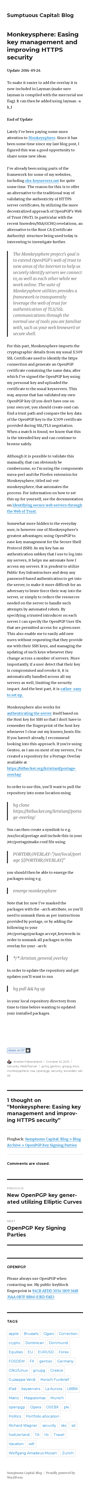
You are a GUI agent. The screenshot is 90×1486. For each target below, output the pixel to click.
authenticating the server (29, 713)
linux (76, 1066)
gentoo (55, 1066)
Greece (56, 1370)
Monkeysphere (41, 138)
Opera (35, 1407)
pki (66, 1407)
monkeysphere (18, 1071)
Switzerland (19, 1435)
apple (14, 1334)
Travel (59, 1435)
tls (46, 1435)
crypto (14, 1343)
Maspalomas (34, 1398)
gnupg (66, 1066)
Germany (65, 1361)
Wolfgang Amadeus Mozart (33, 1453)
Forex (64, 1352)
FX (32, 1361)
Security (13, 1066)
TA (37, 1435)
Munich (57, 1398)
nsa (32, 1071)
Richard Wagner (23, 1425)
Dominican (34, 1343)
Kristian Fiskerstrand (28, 1061)
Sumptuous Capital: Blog (40, 15)
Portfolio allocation (42, 1416)
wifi (32, 1444)
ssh (80, 1071)
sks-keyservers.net (42, 180)
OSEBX (52, 1407)
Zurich (68, 1453)
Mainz (14, 1398)
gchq (45, 1066)
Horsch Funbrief (54, 1380)
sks (63, 1425)
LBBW (72, 1389)
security (56, 1071)
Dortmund (58, 1343)
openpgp (43, 1071)
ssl (8, 1075)
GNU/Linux (18, 1370)
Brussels (31, 1334)
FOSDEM (17, 1361)
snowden (70, 1071)
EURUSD (46, 1352)
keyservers (30, 1389)
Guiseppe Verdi (22, 1380)
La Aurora (53, 1389)
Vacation (16, 1444)
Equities (16, 1352)
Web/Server (28, 1066)
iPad (12, 1389)
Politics (15, 1416)
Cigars (48, 1334)
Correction (68, 1334)
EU (30, 1352)
